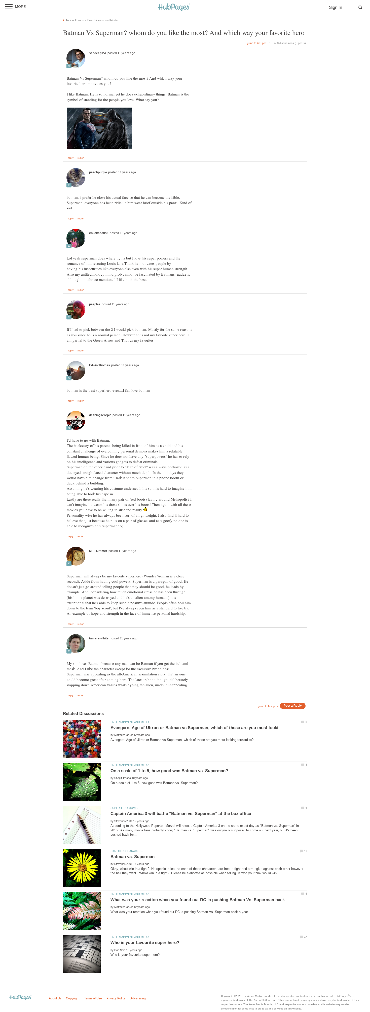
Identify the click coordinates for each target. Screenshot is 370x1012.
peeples (94, 304)
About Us (55, 998)
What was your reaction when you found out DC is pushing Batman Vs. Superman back (197, 899)
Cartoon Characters (127, 851)
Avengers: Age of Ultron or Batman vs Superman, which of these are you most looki (194, 727)
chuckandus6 (98, 233)
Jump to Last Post (257, 43)
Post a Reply (293, 705)
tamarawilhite (98, 638)
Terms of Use (93, 998)
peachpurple (98, 172)
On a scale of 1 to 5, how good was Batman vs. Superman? (169, 770)
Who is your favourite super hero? (144, 942)
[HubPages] (174, 7)
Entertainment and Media (129, 722)
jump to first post (268, 706)
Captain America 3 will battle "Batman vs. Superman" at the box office (180, 813)
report (81, 158)
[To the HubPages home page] (20, 998)
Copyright (72, 998)
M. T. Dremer (98, 551)
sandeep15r (97, 53)
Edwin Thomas (99, 365)
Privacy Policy (116, 998)
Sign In (335, 7)
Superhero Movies (124, 807)
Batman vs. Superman (132, 856)
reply (70, 158)
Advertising (138, 998)
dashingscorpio (100, 415)
